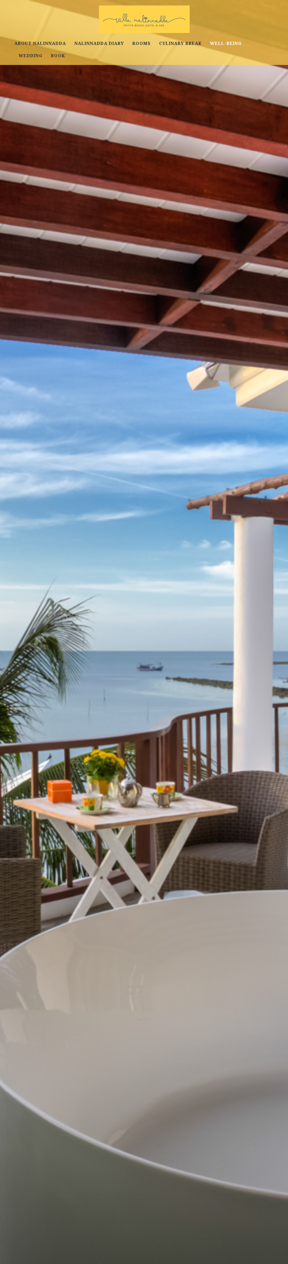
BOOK (58, 55)
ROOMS (141, 43)
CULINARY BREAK (180, 43)
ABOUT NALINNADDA (40, 43)
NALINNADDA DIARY (99, 43)
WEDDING (30, 55)
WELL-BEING (226, 43)
